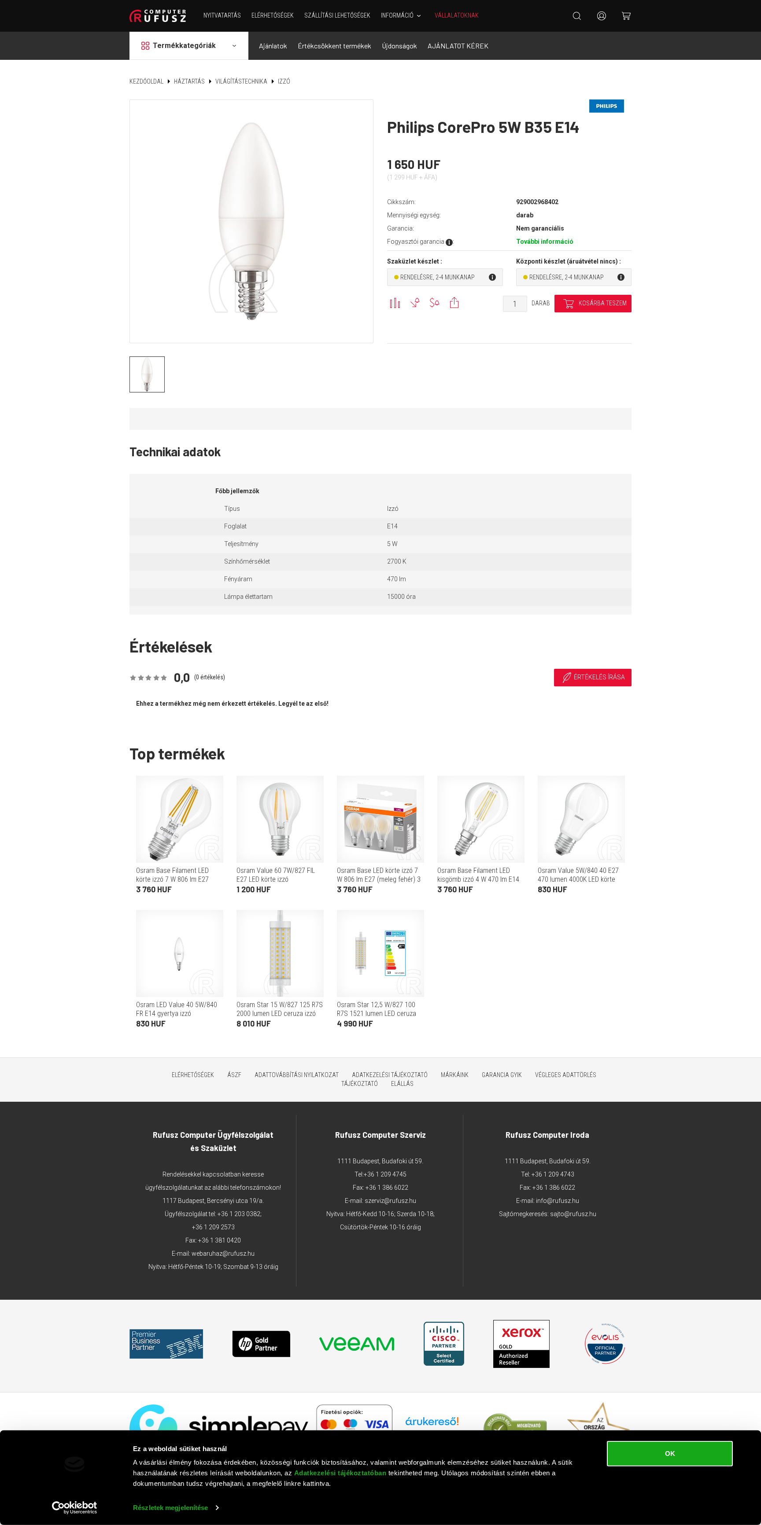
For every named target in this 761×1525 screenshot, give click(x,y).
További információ (544, 241)
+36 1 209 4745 (385, 1174)
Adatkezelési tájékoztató (390, 1074)
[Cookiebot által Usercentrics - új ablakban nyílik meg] (74, 1507)
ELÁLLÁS (402, 1083)
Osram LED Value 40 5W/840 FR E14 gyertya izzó (176, 1009)
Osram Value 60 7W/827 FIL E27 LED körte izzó (275, 874)
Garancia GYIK (502, 1074)
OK (670, 1453)
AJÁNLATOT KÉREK (458, 45)
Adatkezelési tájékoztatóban (340, 1473)
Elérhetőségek (272, 15)
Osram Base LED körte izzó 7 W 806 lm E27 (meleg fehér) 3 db (379, 879)
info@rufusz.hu (557, 1200)
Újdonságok (399, 45)
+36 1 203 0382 (239, 1213)
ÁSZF (234, 1074)
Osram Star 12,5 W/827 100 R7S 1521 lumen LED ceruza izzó (376, 1013)
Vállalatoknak (457, 15)
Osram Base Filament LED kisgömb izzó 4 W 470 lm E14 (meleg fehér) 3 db (478, 879)
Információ (397, 15)
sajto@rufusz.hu (573, 1213)
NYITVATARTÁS (222, 15)
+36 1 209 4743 (553, 1174)
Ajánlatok (273, 45)
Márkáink (455, 1074)
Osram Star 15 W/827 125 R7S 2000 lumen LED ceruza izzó (279, 1009)
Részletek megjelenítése (170, 1507)
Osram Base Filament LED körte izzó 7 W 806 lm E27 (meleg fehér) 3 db (172, 879)
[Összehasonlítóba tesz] (395, 302)
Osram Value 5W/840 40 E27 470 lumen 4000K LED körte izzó (578, 879)
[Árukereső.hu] (432, 1424)
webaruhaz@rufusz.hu (223, 1253)
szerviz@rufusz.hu (390, 1200)
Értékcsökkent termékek (334, 45)
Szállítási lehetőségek (337, 15)
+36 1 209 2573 (213, 1227)
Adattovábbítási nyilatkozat (297, 1074)
